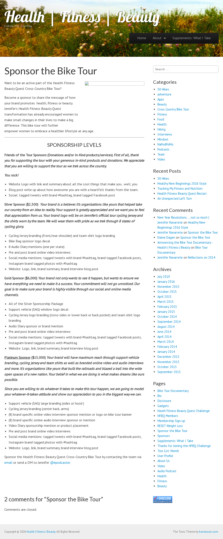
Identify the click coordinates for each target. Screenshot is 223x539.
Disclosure (164, 401)
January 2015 (166, 312)
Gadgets (163, 406)
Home (141, 38)
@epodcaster (60, 462)
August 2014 (165, 327)
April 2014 (164, 337)
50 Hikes (163, 89)
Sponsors (163, 436)
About (157, 38)
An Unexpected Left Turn (174, 198)
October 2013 (167, 367)
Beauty (162, 104)
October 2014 (167, 317)
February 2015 (167, 307)
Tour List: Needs (168, 451)
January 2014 (166, 352)
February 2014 (167, 347)
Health (162, 124)
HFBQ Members (167, 416)
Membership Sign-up (171, 421)
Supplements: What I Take (191, 38)
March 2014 (165, 342)
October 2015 (167, 292)
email (8, 462)
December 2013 (168, 357)
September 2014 (169, 322)
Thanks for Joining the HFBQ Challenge (184, 446)
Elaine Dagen (166, 237)
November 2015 (168, 287)
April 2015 (164, 297)
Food (160, 119)
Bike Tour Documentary (173, 391)
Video (161, 159)
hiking (161, 129)
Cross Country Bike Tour (173, 109)
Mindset (162, 139)
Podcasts (163, 149)
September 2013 (169, 372)
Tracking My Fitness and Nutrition (180, 188)
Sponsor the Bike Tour (203, 232)
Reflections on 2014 (201, 257)
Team (161, 154)
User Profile (165, 456)
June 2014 (164, 332)
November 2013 (168, 362)
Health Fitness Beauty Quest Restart (182, 193)
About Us (163, 461)
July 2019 (163, 277)
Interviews (164, 134)
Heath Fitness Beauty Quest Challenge (183, 411)
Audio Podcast (166, 471)
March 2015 (165, 302)
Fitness (162, 114)
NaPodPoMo (165, 144)
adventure (164, 94)
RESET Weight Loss (170, 426)
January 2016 (166, 282)
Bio (159, 396)
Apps (160, 99)
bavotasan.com (208, 532)
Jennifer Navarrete (170, 232)
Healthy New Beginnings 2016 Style (181, 183)
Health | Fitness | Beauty (82, 16)
